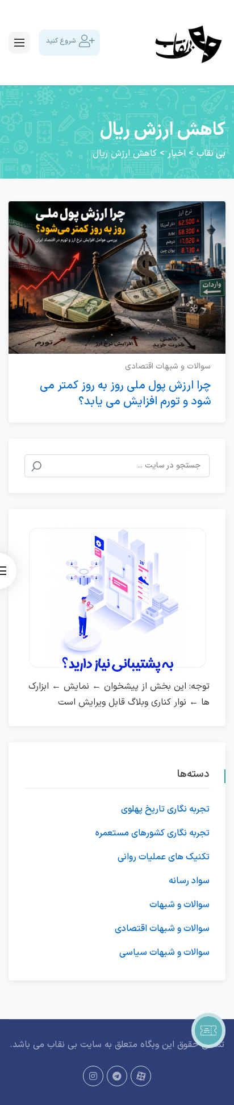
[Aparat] (141, 1076)
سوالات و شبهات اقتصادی (168, 367)
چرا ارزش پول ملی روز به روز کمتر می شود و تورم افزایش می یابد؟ (125, 393)
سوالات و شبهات (179, 905)
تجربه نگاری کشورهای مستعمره (152, 833)
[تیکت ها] (208, 1030)
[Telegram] (117, 1076)
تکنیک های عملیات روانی (164, 857)
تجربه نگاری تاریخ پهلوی (165, 809)
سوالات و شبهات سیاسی (164, 952)
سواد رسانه (189, 881)
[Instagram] (93, 1076)
